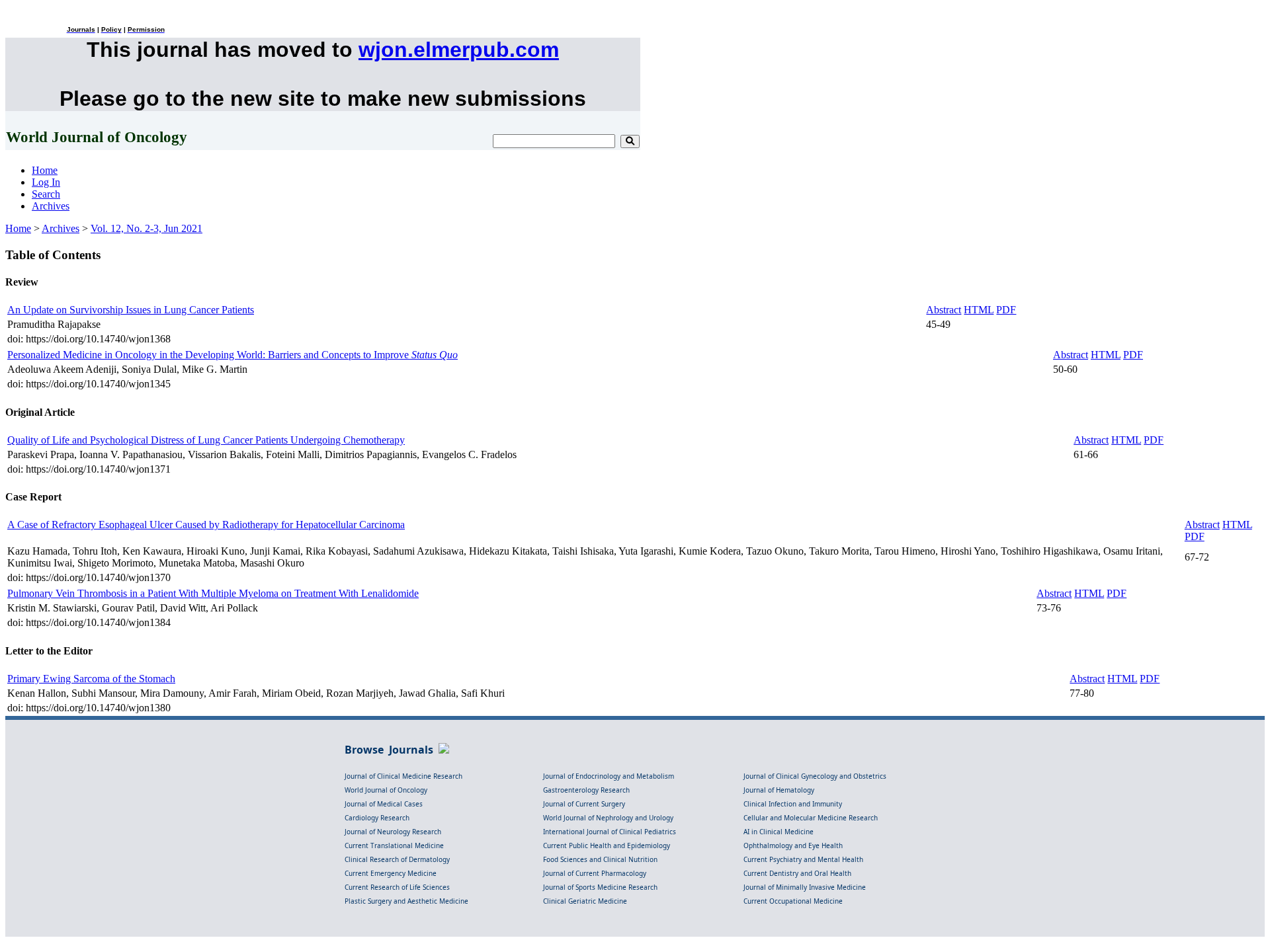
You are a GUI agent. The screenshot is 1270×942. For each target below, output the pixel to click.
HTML (979, 309)
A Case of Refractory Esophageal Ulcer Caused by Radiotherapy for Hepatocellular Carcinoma (206, 524)
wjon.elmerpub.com (459, 49)
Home (45, 170)
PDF (1006, 309)
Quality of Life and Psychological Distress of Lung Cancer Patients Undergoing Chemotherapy (206, 440)
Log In (46, 182)
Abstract (943, 309)
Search (46, 194)
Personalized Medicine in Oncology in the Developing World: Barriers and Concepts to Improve (232, 354)
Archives (50, 206)
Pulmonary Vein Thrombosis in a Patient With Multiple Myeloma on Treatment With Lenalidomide (213, 593)
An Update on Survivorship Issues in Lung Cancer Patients (130, 309)
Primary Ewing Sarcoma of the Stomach (91, 678)
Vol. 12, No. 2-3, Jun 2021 (146, 228)
